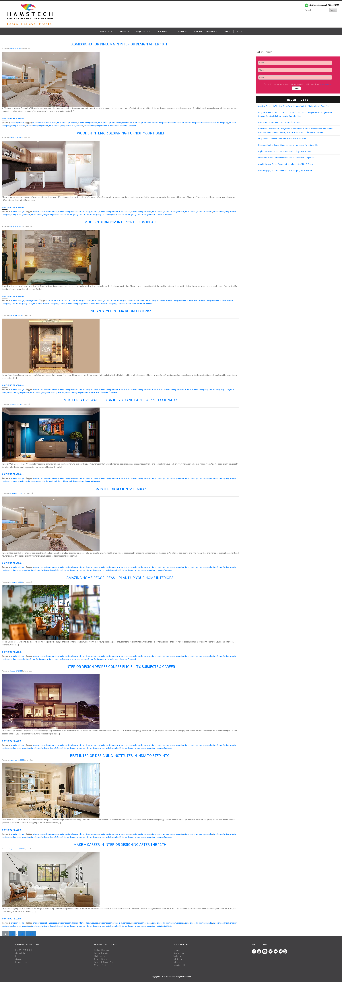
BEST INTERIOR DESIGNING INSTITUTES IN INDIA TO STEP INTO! (120, 756)
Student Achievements (205, 31)
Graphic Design (100, 959)
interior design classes (67, 122)
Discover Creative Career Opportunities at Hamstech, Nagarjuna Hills (288, 145)
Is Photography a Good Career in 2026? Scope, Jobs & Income (285, 170)
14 (21, 934)
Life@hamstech (142, 31)
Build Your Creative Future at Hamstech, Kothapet (280, 122)
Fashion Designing (102, 950)
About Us (104, 31)
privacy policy (325, 84)
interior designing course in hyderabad (66, 125)
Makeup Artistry (101, 965)
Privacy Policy (21, 962)
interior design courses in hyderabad (167, 122)
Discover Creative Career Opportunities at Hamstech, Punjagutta (286, 157)
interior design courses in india (198, 122)
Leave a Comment (128, 125)
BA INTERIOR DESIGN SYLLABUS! (120, 489)
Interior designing (220, 122)
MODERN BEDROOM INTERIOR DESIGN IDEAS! (120, 222)
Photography (99, 956)
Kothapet (177, 962)
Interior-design (17, 211)
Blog (239, 31)
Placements (164, 31)
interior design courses (140, 122)
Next (31, 934)
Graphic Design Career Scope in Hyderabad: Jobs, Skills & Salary (285, 164)
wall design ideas (76, 481)
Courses (122, 31)
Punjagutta (177, 950)
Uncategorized (17, 122)
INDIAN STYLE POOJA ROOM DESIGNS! (120, 311)
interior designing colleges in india (46, 214)
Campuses (182, 31)
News (227, 31)
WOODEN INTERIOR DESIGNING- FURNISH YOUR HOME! (120, 133)
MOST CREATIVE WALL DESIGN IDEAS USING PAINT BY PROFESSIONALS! (120, 400)
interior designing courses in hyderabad (101, 125)
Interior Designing (101, 953)
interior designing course (37, 125)
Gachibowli (177, 956)
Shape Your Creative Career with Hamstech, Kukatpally (282, 138)
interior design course (87, 122)
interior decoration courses (44, 122)
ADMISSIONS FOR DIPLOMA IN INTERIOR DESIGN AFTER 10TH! (120, 44)
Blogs (17, 956)
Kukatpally (177, 959)
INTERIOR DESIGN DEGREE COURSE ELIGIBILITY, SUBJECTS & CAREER (120, 667)
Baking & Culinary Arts (103, 962)
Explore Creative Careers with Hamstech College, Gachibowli (284, 151)
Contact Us (20, 953)
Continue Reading (12, 118)
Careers (18, 959)
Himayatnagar (179, 953)
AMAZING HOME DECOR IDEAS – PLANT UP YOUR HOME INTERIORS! (120, 578)
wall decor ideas (61, 481)
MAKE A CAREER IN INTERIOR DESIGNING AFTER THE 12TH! (120, 845)
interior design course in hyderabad (113, 122)
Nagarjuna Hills (179, 965)
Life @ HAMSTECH (23, 950)
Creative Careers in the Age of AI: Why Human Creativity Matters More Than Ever (293, 106)
